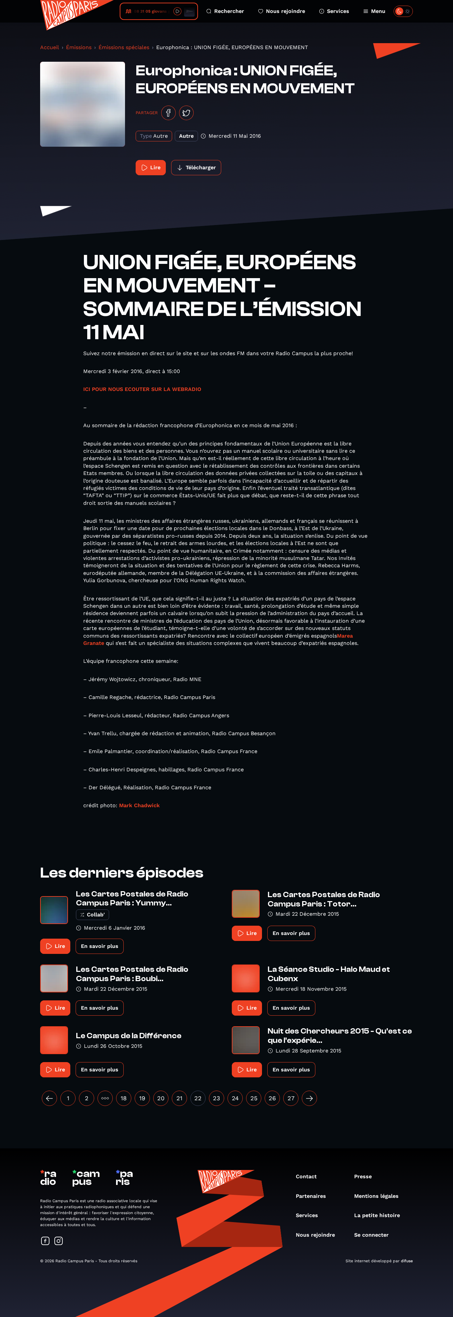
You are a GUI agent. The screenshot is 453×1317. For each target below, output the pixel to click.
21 (179, 1098)
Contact (306, 1176)
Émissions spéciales (123, 47)
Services (338, 11)
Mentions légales (376, 1196)
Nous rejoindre (285, 11)
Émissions (79, 47)
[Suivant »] (309, 1098)
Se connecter (371, 1235)
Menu (378, 11)
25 (253, 1098)
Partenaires (311, 1196)
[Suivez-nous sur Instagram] (58, 1241)
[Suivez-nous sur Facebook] (45, 1241)
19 (142, 1098)
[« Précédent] (49, 1098)
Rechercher (229, 11)
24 (235, 1098)
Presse (363, 1176)
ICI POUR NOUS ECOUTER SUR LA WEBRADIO (142, 389)
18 (124, 1098)
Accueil (49, 47)
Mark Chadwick (139, 805)
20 (160, 1098)
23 (216, 1098)
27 (291, 1098)
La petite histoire (377, 1215)
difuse (407, 1261)
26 (272, 1098)
